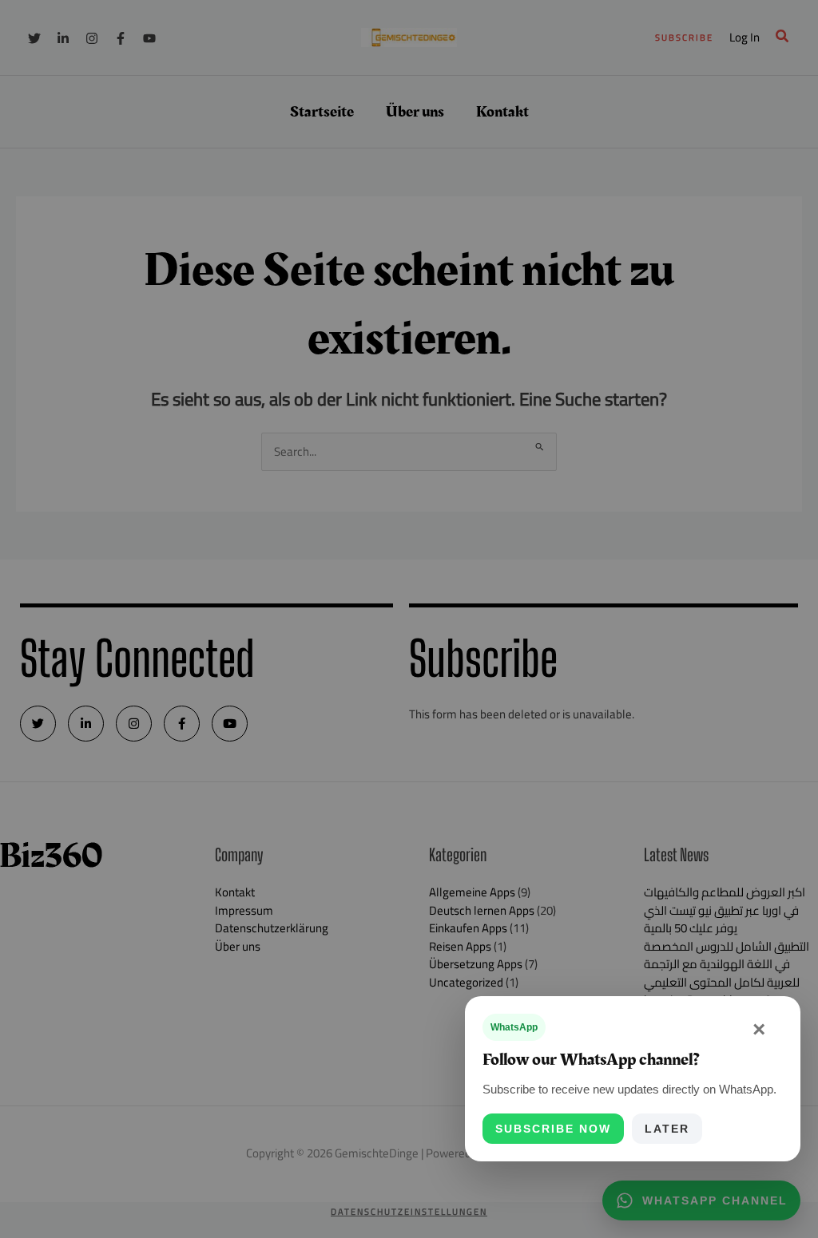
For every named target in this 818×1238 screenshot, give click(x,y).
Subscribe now (553, 1128)
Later (667, 1128)
